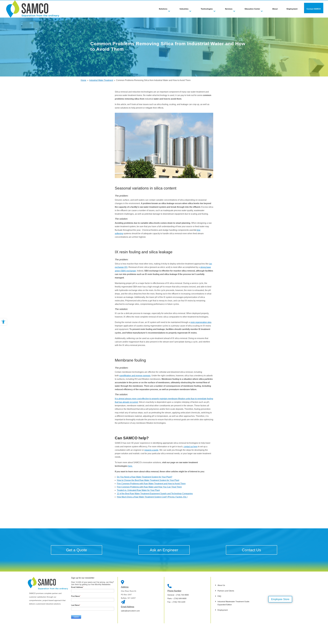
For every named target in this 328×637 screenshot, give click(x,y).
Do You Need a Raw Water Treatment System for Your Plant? (144, 477)
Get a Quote (76, 550)
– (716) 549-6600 (176, 598)
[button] (3, 321)
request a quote (151, 450)
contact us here (190, 446)
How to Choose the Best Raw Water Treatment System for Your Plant (148, 480)
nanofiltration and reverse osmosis (134, 375)
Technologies (207, 9)
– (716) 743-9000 (178, 595)
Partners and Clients (226, 591)
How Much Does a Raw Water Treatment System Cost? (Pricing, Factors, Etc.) (152, 497)
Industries (184, 9)
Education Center (252, 9)
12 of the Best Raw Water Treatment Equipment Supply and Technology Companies (155, 493)
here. (130, 466)
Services (228, 9)
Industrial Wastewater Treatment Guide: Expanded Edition (234, 603)
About (275, 9)
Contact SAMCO (314, 9)
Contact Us (251, 550)
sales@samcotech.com (130, 611)
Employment (292, 9)
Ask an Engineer (164, 550)
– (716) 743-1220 (176, 602)
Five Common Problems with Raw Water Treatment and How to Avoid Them (151, 483)
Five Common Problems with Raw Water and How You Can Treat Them (149, 487)
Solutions (163, 9)
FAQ (219, 596)
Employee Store (280, 599)
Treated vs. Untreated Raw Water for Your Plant (138, 490)
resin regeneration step (200, 322)
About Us (221, 585)
